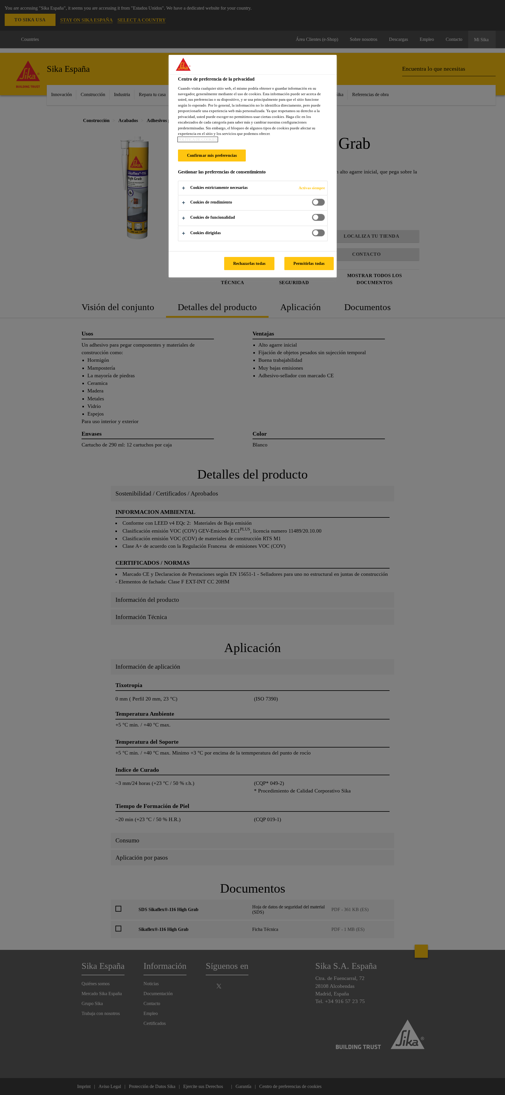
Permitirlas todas (308, 263)
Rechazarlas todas (249, 263)
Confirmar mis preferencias (212, 155)
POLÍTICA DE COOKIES (197, 139)
